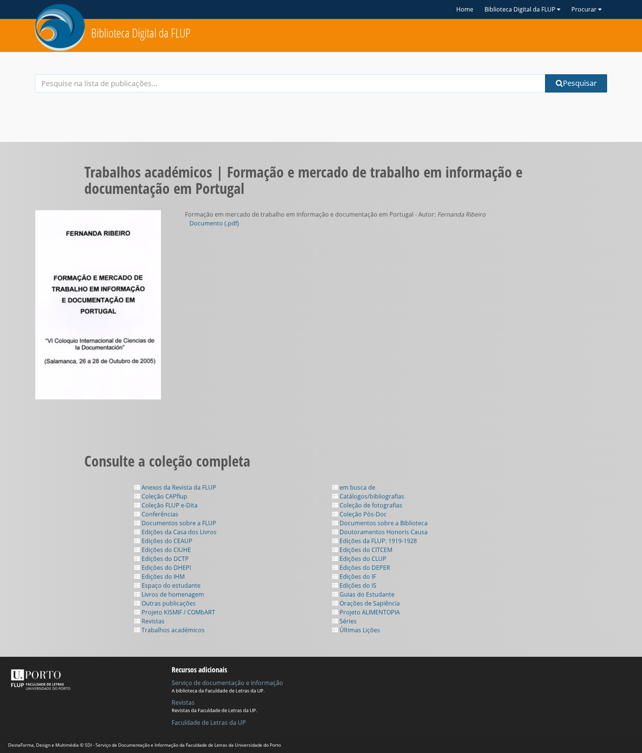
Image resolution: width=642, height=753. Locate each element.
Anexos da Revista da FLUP (178, 487)
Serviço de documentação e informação (227, 683)
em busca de (356, 487)
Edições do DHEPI (165, 568)
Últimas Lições (359, 630)
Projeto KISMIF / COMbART (177, 612)
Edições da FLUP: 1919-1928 (377, 541)
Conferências (159, 514)
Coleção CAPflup (163, 496)
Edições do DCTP (164, 559)
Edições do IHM (162, 576)
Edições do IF (357, 576)
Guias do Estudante (366, 594)
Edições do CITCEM (365, 550)
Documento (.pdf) (214, 223)
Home (464, 9)
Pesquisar (580, 83)
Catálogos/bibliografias (371, 496)
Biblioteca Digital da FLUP (141, 33)
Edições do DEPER (364, 568)
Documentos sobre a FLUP (178, 523)
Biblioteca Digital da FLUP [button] (520, 9)
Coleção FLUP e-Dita (169, 505)
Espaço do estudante (170, 585)
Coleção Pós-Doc (362, 514)
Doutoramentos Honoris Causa (383, 532)
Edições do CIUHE (165, 550)
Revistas (152, 621)
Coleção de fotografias (370, 505)
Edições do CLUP (362, 559)
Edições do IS (357, 585)
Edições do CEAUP (166, 541)
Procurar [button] (584, 9)
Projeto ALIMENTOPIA (369, 612)
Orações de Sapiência (369, 603)
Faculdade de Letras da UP (209, 722)
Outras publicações (168, 603)
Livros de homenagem (172, 594)
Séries (347, 621)
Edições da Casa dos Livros (178, 532)
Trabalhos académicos (172, 630)
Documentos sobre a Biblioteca (383, 523)
